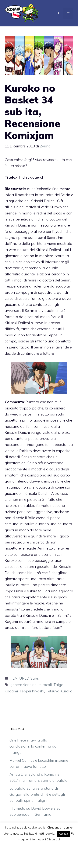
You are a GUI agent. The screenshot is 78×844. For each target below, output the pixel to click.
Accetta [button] (63, 833)
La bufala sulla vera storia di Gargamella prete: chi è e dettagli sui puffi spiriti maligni (37, 794)
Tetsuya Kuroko (59, 691)
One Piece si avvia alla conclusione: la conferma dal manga (33, 746)
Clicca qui (53, 839)
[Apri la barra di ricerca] (58, 13)
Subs (34, 678)
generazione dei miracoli (31, 684)
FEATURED (19, 678)
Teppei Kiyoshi (32, 691)
